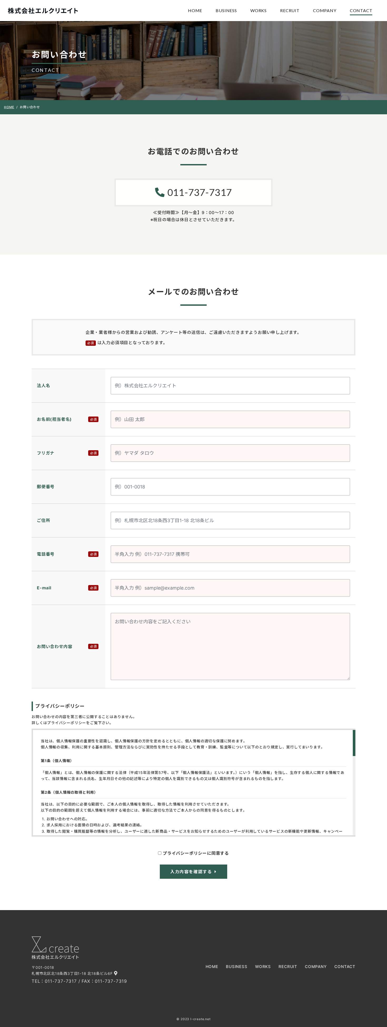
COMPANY (324, 10)
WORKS (258, 10)
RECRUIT (290, 10)
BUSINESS (226, 10)
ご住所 (43, 520)
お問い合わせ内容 (54, 646)
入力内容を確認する (191, 871)
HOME (195, 10)
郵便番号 (45, 486)
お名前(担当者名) (54, 419)
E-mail (44, 587)
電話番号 (45, 554)
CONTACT (361, 10)
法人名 (43, 385)
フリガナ (45, 453)
